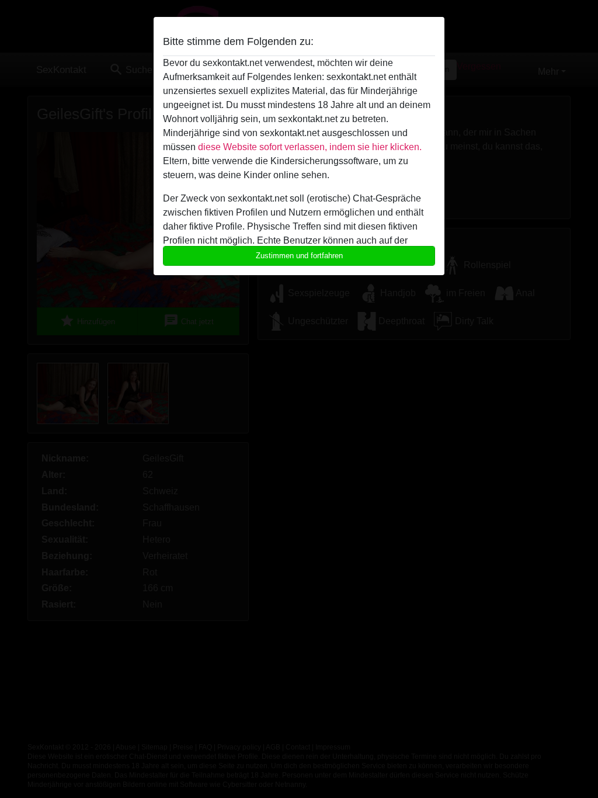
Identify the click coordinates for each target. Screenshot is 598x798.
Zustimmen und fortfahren (299, 255)
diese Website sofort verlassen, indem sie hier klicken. (310, 147)
